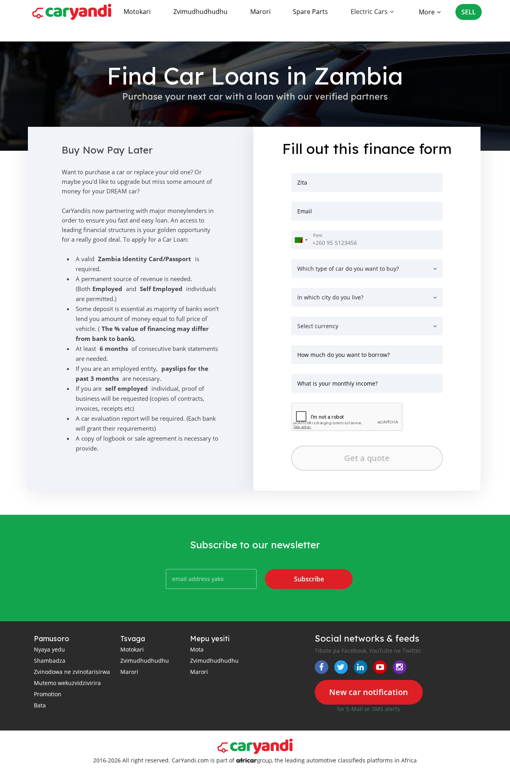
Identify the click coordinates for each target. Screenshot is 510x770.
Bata (40, 705)
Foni (317, 235)
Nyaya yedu (49, 649)
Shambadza (49, 660)
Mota (197, 649)
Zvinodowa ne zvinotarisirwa (72, 671)
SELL (468, 12)
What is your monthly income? (337, 383)
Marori (260, 11)
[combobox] (301, 240)
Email (304, 211)
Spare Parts (310, 11)
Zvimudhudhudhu (200, 11)
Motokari (137, 11)
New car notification (368, 692)
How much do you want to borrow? (343, 354)
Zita (302, 182)
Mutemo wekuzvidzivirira (67, 683)
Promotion (47, 694)
